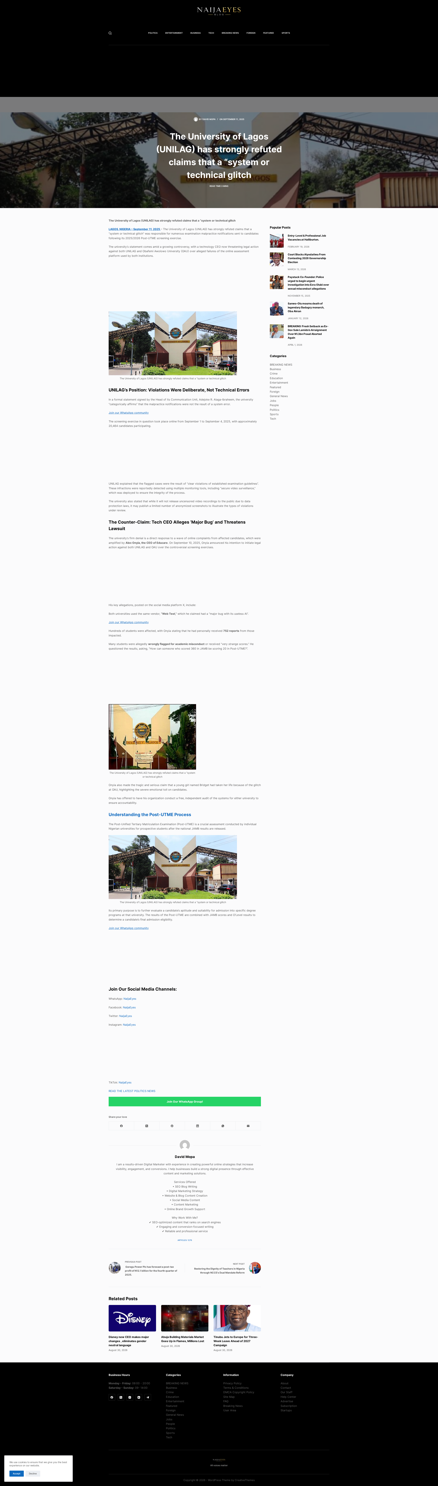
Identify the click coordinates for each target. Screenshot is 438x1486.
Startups (286, 1410)
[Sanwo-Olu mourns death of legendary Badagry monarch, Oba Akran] (277, 309)
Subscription (289, 1406)
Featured (268, 33)
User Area (229, 1410)
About (284, 1383)
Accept (16, 1473)
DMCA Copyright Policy (238, 1392)
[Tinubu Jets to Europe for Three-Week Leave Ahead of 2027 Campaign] (237, 1318)
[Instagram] (130, 1397)
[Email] (248, 1126)
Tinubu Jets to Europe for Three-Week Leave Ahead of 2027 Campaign (236, 1341)
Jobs (273, 400)
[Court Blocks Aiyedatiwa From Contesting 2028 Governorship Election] (277, 259)
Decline (33, 1473)
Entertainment (174, 33)
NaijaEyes (130, 998)
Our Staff (286, 1392)
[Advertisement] (213, 73)
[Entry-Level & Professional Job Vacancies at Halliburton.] (277, 241)
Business (195, 33)
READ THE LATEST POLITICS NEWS (132, 1091)
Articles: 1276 (185, 1240)
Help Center (288, 1396)
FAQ (225, 1401)
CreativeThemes (245, 1480)
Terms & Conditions (236, 1387)
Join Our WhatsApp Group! (185, 1101)
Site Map (229, 1396)
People (274, 405)
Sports (286, 33)
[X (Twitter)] (146, 1126)
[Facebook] (121, 1126)
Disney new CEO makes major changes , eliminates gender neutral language (129, 1341)
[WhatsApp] (223, 1126)
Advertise (287, 1401)
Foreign (251, 33)
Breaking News (233, 1406)
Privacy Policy (232, 1383)
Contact (286, 1387)
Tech (211, 33)
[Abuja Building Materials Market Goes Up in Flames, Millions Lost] (185, 1318)
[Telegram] (148, 1397)
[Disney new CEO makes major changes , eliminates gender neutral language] (132, 1318)
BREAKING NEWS (230, 33)
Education (276, 378)
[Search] (110, 33)
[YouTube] (139, 1397)
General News (279, 396)
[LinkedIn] (197, 1126)
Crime (274, 373)
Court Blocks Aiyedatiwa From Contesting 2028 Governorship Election (307, 258)
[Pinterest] (172, 1126)
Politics (153, 33)
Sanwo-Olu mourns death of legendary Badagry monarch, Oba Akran (306, 307)
